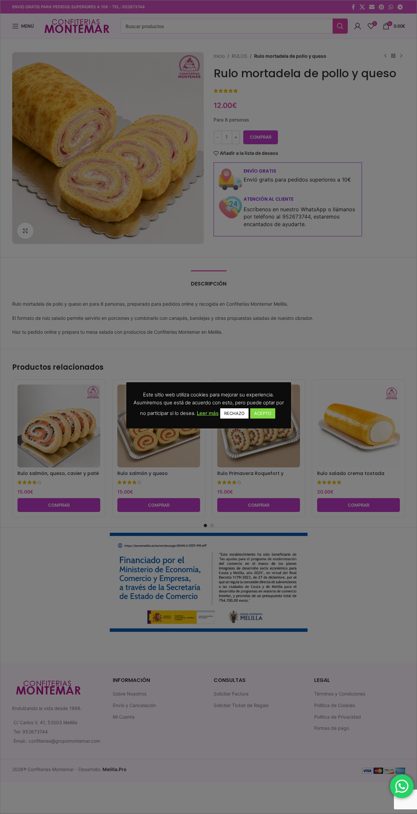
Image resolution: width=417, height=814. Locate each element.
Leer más (208, 413)
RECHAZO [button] (234, 413)
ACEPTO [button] (262, 413)
